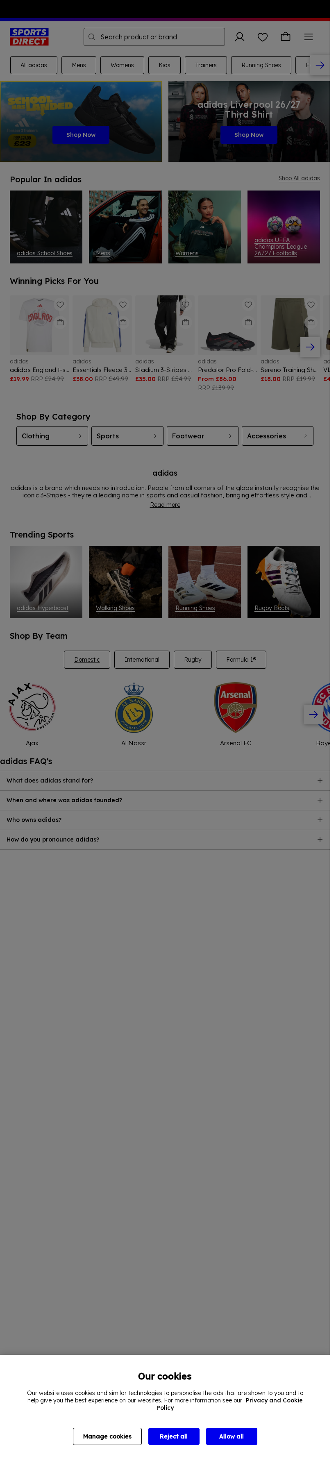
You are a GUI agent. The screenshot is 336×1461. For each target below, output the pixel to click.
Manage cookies (107, 1436)
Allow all (231, 1436)
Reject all (174, 1436)
